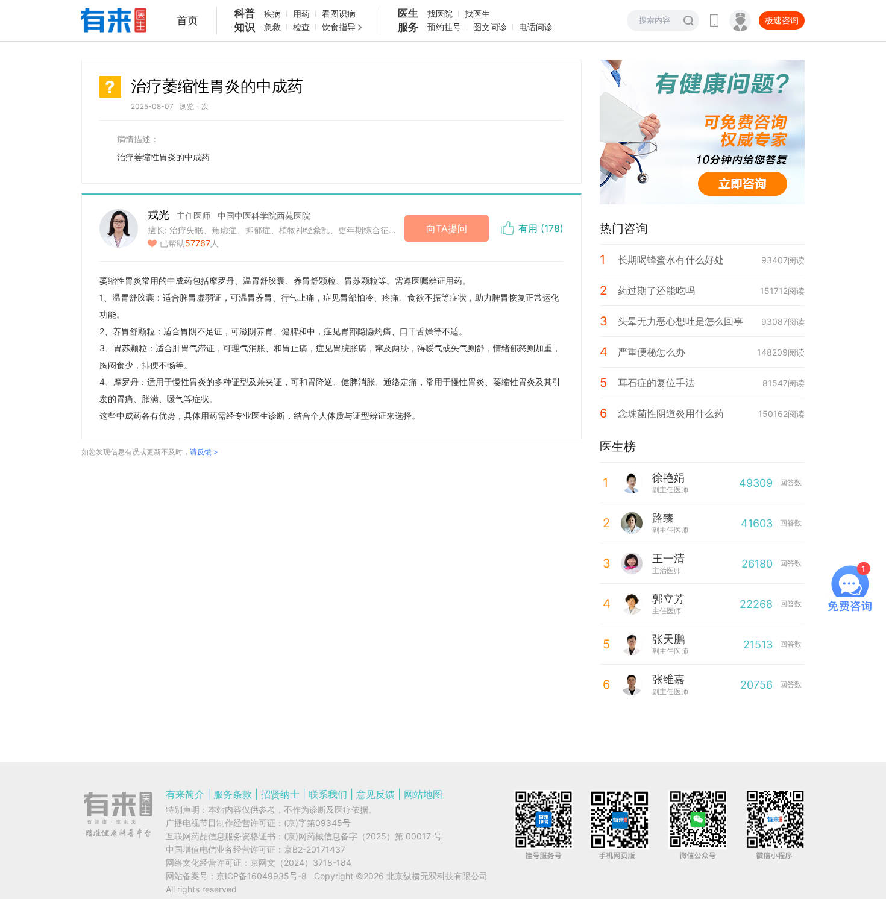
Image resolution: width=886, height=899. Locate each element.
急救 (272, 27)
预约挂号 (444, 27)
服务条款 (232, 794)
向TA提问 (446, 228)
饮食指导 (339, 27)
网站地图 (423, 794)
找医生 (477, 13)
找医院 (440, 13)
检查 (301, 27)
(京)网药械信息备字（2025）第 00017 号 (363, 836)
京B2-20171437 (314, 849)
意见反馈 (375, 794)
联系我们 (328, 794)
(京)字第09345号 (317, 823)
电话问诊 (536, 27)
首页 (187, 20)
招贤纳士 (280, 794)
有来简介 (185, 794)
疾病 (272, 13)
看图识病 (339, 13)
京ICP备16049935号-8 (261, 876)
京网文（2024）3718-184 (300, 862)
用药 (301, 13)
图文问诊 (490, 27)
